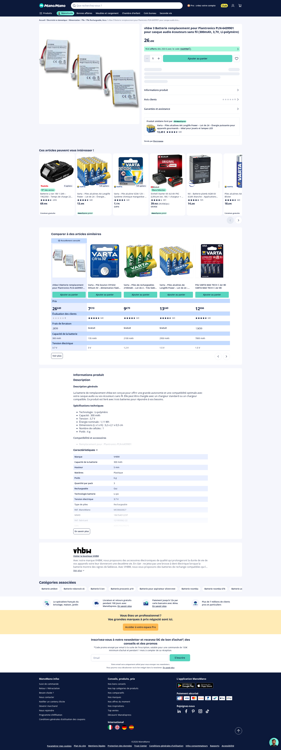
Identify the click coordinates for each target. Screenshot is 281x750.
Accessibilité (228, 745)
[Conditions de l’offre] (238, 49)
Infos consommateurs (197, 745)
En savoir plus (169, 667)
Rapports (214, 745)
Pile (83, 20)
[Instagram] (200, 711)
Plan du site (80, 745)
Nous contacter (46, 697)
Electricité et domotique (57, 20)
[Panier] (240, 5)
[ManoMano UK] (117, 727)
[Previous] (218, 356)
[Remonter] (238, 730)
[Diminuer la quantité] (147, 58)
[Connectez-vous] (233, 5)
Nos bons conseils (117, 684)
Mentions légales (96, 745)
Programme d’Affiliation (50, 714)
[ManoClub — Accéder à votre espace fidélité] (224, 5)
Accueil (42, 20)
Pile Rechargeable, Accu (96, 20)
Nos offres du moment (119, 701)
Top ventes (113, 710)
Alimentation (74, 20)
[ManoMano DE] (124, 727)
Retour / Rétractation (49, 688)
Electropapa (158, 141)
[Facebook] (186, 711)
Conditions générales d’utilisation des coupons (62, 719)
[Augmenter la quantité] (159, 58)
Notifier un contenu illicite (52, 701)
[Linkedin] (179, 711)
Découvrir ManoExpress (119, 714)
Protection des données (120, 745)
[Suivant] (238, 220)
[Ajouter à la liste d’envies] (237, 58)
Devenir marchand (48, 706)
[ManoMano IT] (110, 727)
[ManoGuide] (274, 742)
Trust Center (140, 745)
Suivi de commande (49, 684)
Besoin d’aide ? (46, 692)
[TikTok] (207, 711)
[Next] (226, 356)
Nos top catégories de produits (123, 688)
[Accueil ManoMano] (53, 5)
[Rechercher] (74, 6)
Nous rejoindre (46, 710)
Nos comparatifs (116, 692)
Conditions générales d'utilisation (166, 745)
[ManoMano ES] (131, 727)
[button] (192, 126)
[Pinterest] (193, 711)
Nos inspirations (116, 706)
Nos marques (114, 697)
